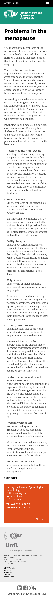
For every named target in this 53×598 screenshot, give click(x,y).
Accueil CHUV (11, 3)
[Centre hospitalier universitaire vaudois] (16, 536)
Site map (7, 574)
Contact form (9, 576)
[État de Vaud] (5, 536)
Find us (40, 519)
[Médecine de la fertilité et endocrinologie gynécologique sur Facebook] (25, 587)
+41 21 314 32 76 (20, 504)
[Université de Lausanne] (19, 545)
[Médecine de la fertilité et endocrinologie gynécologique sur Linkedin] (19, 587)
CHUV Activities (10, 568)
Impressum (8, 570)
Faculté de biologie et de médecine (19, 551)
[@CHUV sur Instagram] (31, 587)
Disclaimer (8, 572)
